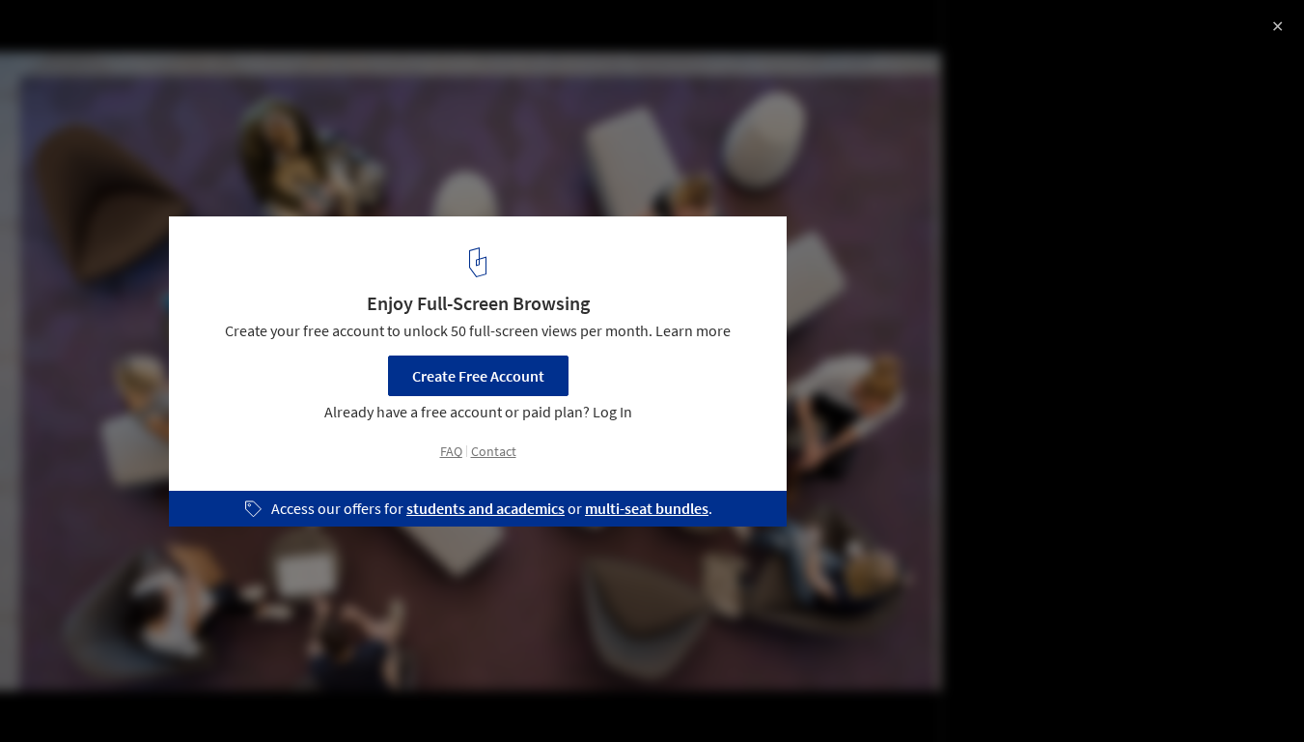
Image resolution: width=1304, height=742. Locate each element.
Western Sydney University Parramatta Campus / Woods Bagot (293, 51)
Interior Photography (95, 692)
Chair (337, 692)
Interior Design (239, 692)
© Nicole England (72, 99)
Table (409, 692)
